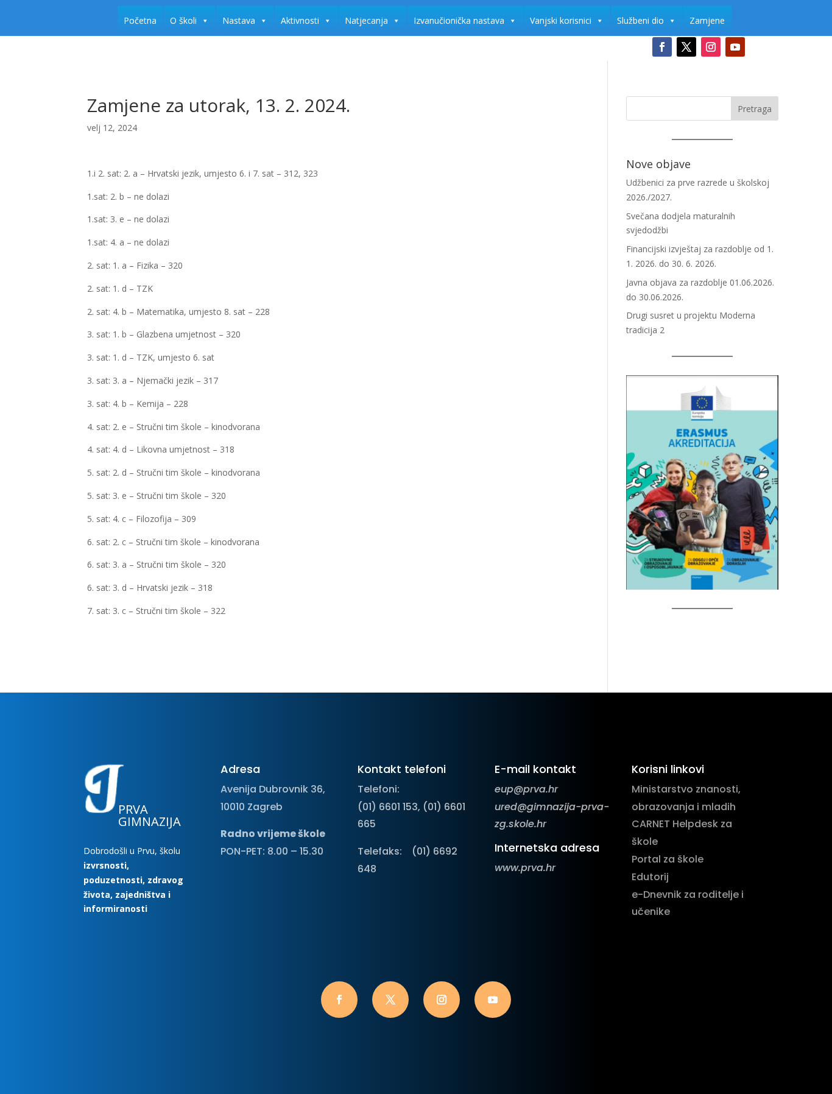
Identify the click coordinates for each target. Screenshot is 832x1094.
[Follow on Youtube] (735, 47)
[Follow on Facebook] (662, 47)
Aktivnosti (300, 20)
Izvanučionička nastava (459, 20)
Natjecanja (366, 20)
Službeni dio (640, 20)
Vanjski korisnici (560, 20)
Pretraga (755, 109)
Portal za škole (667, 859)
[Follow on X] (686, 47)
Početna (140, 20)
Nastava (238, 20)
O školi (183, 20)
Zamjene (707, 20)
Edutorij (650, 877)
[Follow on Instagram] (711, 47)
